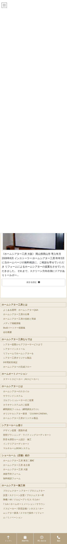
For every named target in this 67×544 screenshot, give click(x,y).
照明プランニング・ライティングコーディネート (27, 435)
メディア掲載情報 (12, 323)
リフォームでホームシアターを (18, 353)
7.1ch (6, 504)
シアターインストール (14, 349)
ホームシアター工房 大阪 (15, 469)
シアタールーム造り (12, 425)
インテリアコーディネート (16, 444)
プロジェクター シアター (15, 491)
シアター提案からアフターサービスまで (22, 344)
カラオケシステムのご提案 (16, 405)
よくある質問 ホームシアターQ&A (20, 310)
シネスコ (33, 508)
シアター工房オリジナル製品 (17, 358)
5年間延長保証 (10, 362)
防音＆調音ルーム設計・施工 (17, 439)
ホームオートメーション (14, 373)
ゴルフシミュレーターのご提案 (18, 400)
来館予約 (25, 541)
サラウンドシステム (13, 396)
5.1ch (36, 499)
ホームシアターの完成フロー (17, 367)
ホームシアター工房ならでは (17, 339)
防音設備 (22, 508)
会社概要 (7, 332)
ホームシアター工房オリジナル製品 (20, 418)
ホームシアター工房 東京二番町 (18, 460)
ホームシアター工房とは (14, 304)
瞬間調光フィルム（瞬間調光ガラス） (21, 409)
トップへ (8, 541)
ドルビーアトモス (22, 499)
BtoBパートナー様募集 (14, 328)
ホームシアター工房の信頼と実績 (19, 319)
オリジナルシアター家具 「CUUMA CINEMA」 (26, 414)
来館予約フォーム (12, 474)
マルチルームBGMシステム (16, 448)
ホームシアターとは (12, 386)
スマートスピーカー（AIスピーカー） (21, 379)
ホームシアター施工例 (13, 485)
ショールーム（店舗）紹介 (16, 455)
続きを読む (32, 282)
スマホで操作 (26, 513)
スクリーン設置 (17, 495)
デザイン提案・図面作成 (15, 430)
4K (10, 499)
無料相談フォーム (12, 478)
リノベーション (14, 517)
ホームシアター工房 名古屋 (16, 465)
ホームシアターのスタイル (16, 391)
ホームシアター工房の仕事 (16, 314)
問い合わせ (42, 541)
